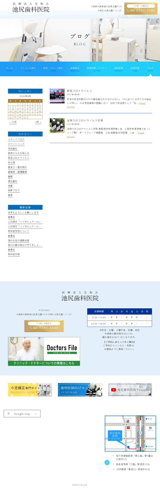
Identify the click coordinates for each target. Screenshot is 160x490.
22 (20, 114)
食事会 (11, 216)
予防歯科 (13, 148)
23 (25, 114)
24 (30, 114)
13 (10, 110)
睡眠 (10, 176)
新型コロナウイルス (18, 157)
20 (10, 114)
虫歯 (10, 185)
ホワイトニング (16, 143)
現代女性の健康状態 (18, 240)
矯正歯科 (13, 181)
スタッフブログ (16, 139)
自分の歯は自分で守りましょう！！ (27, 244)
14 (15, 110)
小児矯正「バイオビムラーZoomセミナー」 (32, 221)
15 (20, 110)
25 (35, 114)
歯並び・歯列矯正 (17, 167)
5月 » (38, 121)
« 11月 (13, 121)
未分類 (11, 162)
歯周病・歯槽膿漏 (17, 171)
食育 (10, 194)
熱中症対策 (14, 254)
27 (10, 117)
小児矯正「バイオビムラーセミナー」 (28, 226)
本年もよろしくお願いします (23, 212)
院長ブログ (14, 190)
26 (40, 114)
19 (40, 110)
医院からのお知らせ (18, 153)
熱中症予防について (18, 231)
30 (25, 117)
